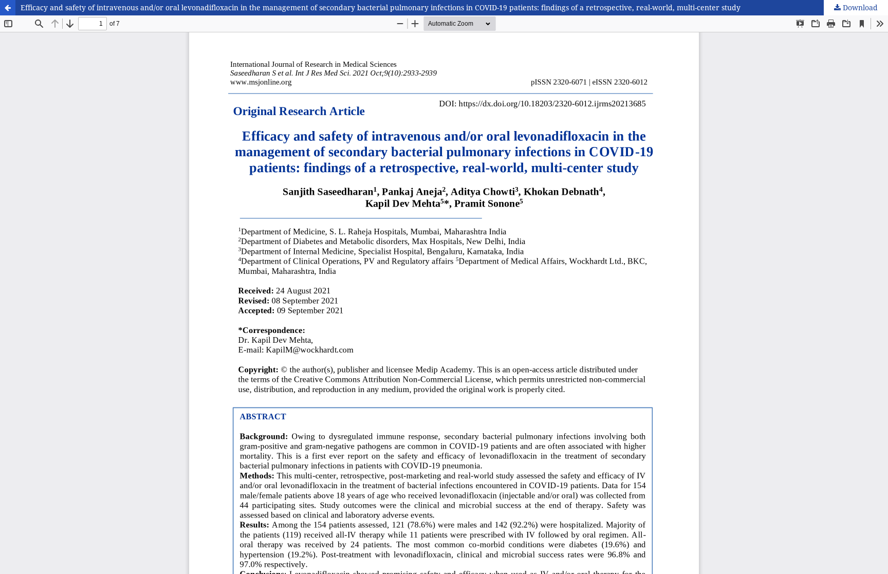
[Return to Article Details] (7, 7)
